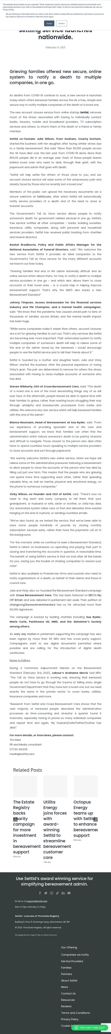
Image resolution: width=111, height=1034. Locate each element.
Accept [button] (49, 23)
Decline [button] (62, 23)
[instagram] (51, 893)
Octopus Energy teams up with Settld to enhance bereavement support (87, 818)
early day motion (25, 634)
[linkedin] (63, 893)
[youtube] (68, 893)
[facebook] (40, 893)
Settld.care (44, 196)
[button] (89, 1028)
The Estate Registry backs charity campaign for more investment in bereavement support (27, 827)
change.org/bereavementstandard (32, 604)
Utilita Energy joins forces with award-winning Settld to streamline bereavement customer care (57, 829)
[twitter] (45, 893)
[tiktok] (57, 893)
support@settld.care (37, 901)
